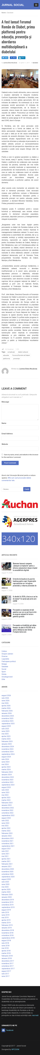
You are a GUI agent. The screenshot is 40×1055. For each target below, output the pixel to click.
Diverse (4, 656)
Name (4, 423)
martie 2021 (6, 861)
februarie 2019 (7, 925)
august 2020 (6, 879)
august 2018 (6, 941)
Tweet (5, 57)
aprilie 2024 (6, 767)
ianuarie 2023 (7, 805)
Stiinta (4, 674)
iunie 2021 (5, 854)
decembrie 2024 (8, 747)
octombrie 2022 (7, 813)
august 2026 (6, 695)
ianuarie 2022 (7, 836)
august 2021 (6, 849)
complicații (11, 352)
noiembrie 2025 (7, 718)
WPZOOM (15, 1049)
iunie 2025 (5, 731)
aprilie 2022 (6, 828)
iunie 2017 (5, 976)
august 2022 (6, 818)
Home (4, 13)
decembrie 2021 (8, 838)
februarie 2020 (7, 895)
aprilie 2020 (6, 889)
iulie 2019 (5, 912)
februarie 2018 (7, 956)
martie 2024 (6, 769)
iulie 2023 (5, 790)
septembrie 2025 (8, 724)
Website (5, 444)
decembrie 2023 (8, 777)
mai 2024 (5, 764)
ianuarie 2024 (7, 775)
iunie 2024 (5, 762)
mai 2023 (5, 795)
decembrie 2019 (8, 900)
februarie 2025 (7, 741)
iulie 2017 (5, 974)
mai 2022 (5, 826)
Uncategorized (7, 677)
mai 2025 (5, 734)
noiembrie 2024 (7, 749)
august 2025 (6, 726)
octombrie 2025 (7, 721)
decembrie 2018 (8, 930)
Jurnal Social (13, 4)
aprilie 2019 (6, 920)
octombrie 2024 (7, 752)
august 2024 (6, 757)
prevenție (16, 358)
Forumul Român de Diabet (21, 355)
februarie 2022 (7, 833)
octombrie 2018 (7, 935)
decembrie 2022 (8, 808)
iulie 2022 (5, 821)
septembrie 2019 (8, 907)
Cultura (4, 651)
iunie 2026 (5, 701)
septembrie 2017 (8, 969)
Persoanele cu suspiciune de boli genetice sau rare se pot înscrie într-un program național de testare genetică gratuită (25, 613)
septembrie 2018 (8, 938)
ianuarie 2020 (7, 897)
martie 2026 (6, 708)
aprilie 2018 (6, 951)
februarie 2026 (7, 711)
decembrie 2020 (8, 869)
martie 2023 (6, 800)
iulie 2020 (5, 882)
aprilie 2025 (6, 736)
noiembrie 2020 (7, 872)
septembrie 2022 (8, 815)
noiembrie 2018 (7, 933)
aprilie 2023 (6, 798)
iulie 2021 (5, 851)
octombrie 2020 (7, 874)
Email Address (7, 434)
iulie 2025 (5, 729)
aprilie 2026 (6, 706)
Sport (4, 672)
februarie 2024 (7, 772)
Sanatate (35, 62)
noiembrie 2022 (7, 810)
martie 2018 (6, 953)
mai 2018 (5, 948)
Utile (3, 679)
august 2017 (6, 971)
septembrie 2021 (8, 846)
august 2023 (6, 787)
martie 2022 (6, 831)
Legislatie (5, 659)
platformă (6, 358)
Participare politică (9, 661)
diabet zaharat (23, 352)
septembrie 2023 (8, 785)
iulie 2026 (5, 698)
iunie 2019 (5, 915)
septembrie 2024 (8, 754)
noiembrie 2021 (7, 841)
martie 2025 (6, 739)
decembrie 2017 (8, 961)
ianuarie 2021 (7, 866)
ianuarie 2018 (7, 958)
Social (4, 669)
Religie (4, 664)
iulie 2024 (5, 759)
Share (14, 57)
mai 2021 (5, 856)
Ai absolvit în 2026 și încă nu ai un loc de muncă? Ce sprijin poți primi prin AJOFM (25, 598)
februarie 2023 (7, 803)
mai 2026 (5, 703)
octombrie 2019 (7, 905)
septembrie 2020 (8, 877)
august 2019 (6, 910)
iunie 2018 (5, 946)
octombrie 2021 (7, 844)
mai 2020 (5, 887)
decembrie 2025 (8, 716)
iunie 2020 (5, 884)
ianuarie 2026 (7, 713)
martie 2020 (6, 892)
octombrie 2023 (7, 782)
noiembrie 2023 (7, 780)
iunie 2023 (5, 792)
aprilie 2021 (6, 859)
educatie (6, 355)
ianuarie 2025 (7, 744)
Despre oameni (7, 654)
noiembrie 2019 (7, 902)
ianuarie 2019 (7, 928)
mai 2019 (5, 918)
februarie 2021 (7, 864)
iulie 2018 (5, 943)
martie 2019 (6, 923)
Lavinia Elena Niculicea (10, 62)
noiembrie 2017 (7, 963)
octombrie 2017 (7, 966)
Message (5, 402)
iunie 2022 (5, 823)
